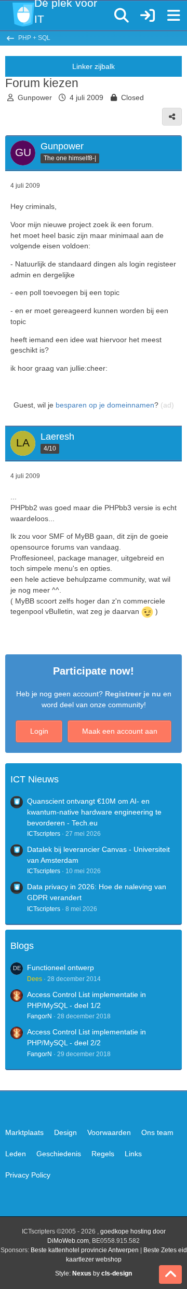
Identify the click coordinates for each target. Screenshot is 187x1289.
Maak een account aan (119, 731)
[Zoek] (121, 15)
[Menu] (173, 15)
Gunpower (35, 97)
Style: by (93, 1273)
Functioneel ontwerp (60, 967)
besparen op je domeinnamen (105, 405)
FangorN (39, 1016)
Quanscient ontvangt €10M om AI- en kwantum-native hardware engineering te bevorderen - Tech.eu (94, 811)
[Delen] (172, 116)
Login (39, 731)
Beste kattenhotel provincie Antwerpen (85, 1250)
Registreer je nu (133, 694)
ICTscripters (43, 833)
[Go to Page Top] (170, 1274)
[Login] (147, 15)
